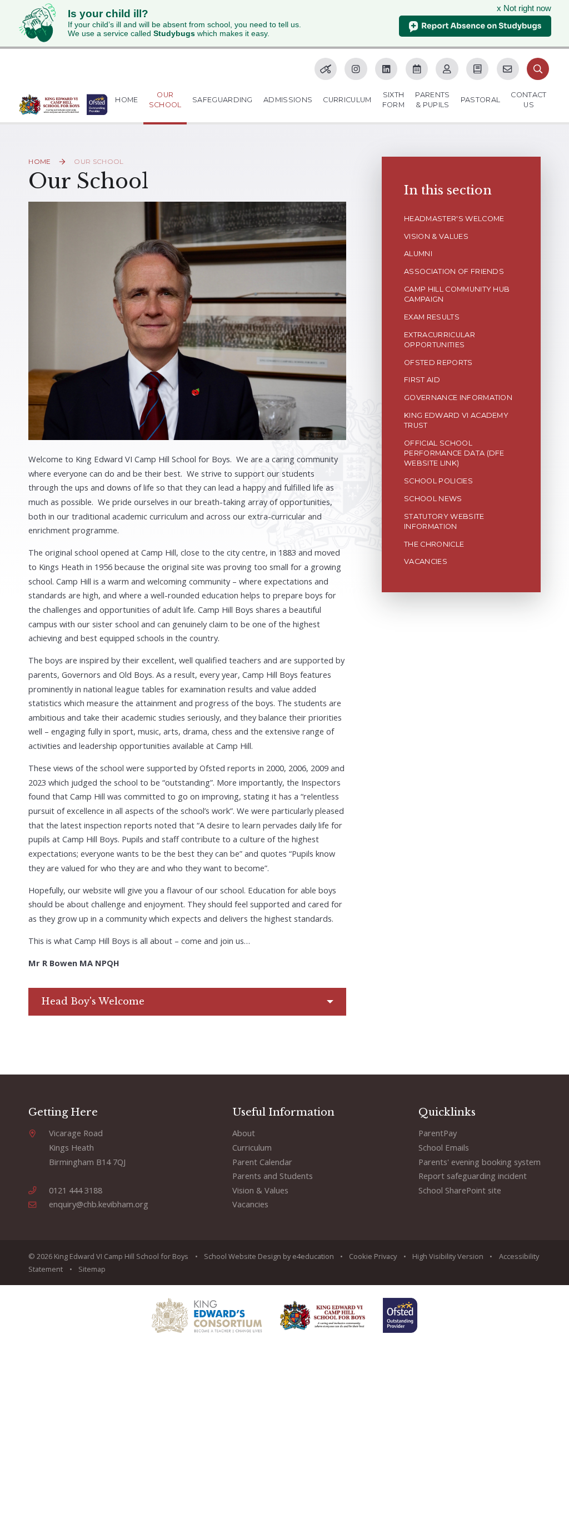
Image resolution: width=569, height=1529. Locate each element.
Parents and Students (272, 1175)
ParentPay (437, 1132)
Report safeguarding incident (472, 1175)
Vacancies (250, 1204)
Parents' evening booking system (479, 1161)
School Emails (443, 1147)
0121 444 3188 (75, 1190)
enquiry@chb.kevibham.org (98, 1204)
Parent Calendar (262, 1161)
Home (39, 161)
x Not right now (524, 8)
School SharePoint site (459, 1190)
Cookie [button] (360, 1256)
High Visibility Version (447, 1256)
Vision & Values (260, 1190)
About (243, 1132)
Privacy (385, 1256)
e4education (313, 1256)
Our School (98, 161)
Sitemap (92, 1269)
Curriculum (252, 1147)
